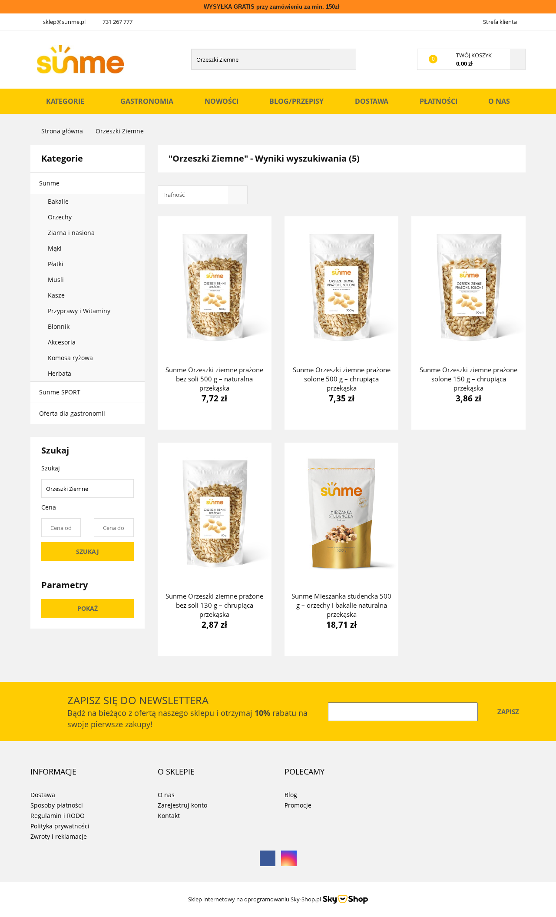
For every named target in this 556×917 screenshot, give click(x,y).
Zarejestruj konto (182, 805)
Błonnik (59, 326)
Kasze (57, 295)
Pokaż (87, 608)
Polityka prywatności (59, 826)
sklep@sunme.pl (64, 22)
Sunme (50, 183)
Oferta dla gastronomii (72, 413)
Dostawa (371, 101)
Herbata (59, 373)
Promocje (298, 805)
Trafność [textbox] (173, 195)
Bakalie (59, 201)
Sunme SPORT (59, 392)
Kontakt (169, 815)
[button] (53, 772)
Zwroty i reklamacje (58, 836)
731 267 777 (117, 22)
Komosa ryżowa (70, 358)
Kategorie (66, 101)
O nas (499, 101)
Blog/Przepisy (296, 101)
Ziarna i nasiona (72, 232)
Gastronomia (146, 101)
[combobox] (203, 194)
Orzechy (60, 217)
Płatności (438, 101)
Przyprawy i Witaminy (80, 311)
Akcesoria (62, 342)
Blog (291, 795)
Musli (56, 279)
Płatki (56, 264)
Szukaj (87, 551)
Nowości (221, 101)
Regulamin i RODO (57, 815)
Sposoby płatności (56, 805)
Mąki (55, 248)
